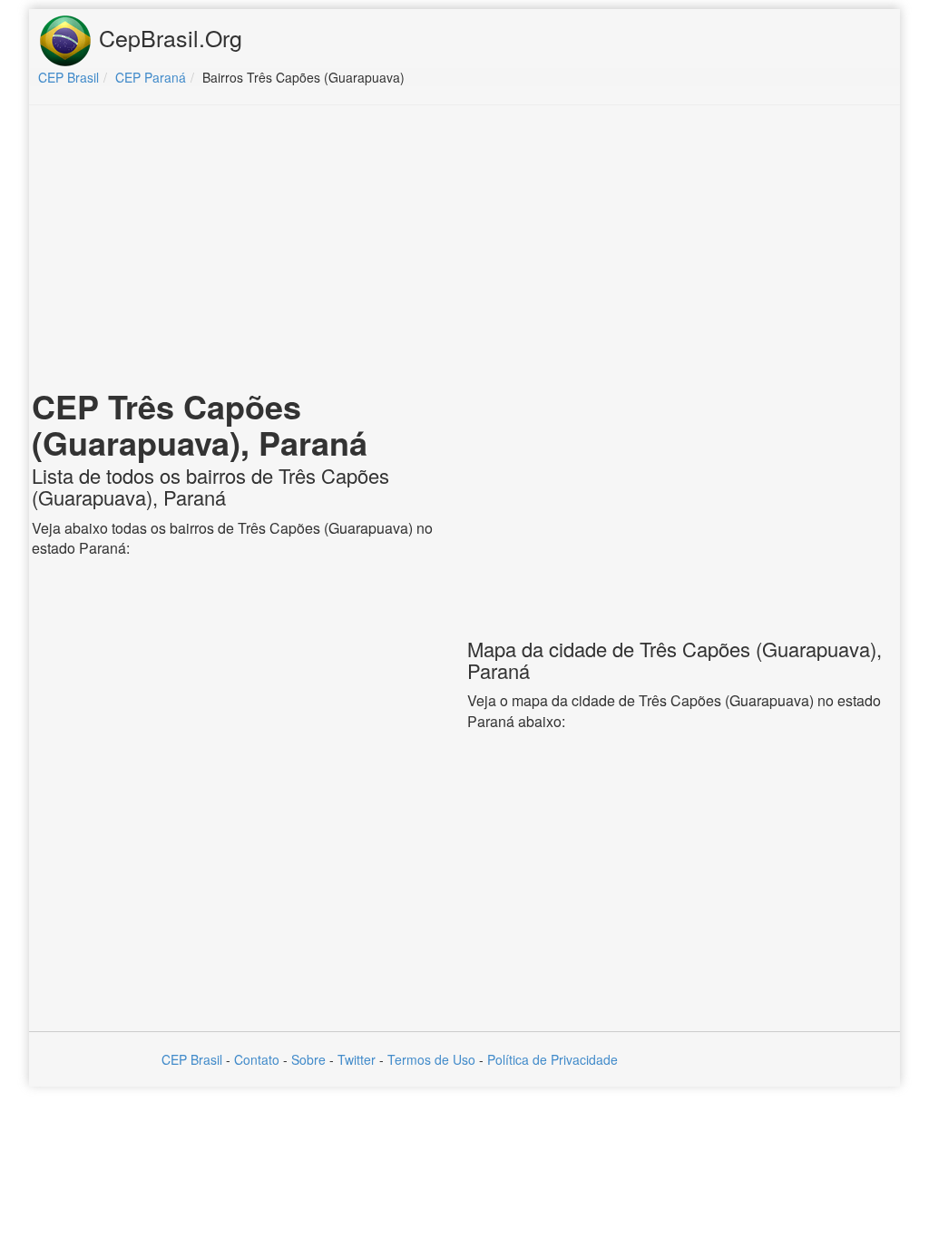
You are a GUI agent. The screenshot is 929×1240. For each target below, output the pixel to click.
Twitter (356, 1059)
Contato (256, 1059)
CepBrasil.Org (167, 37)
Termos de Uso (431, 1059)
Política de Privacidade (552, 1059)
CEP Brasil (191, 1059)
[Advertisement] (464, 250)
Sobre (308, 1059)
